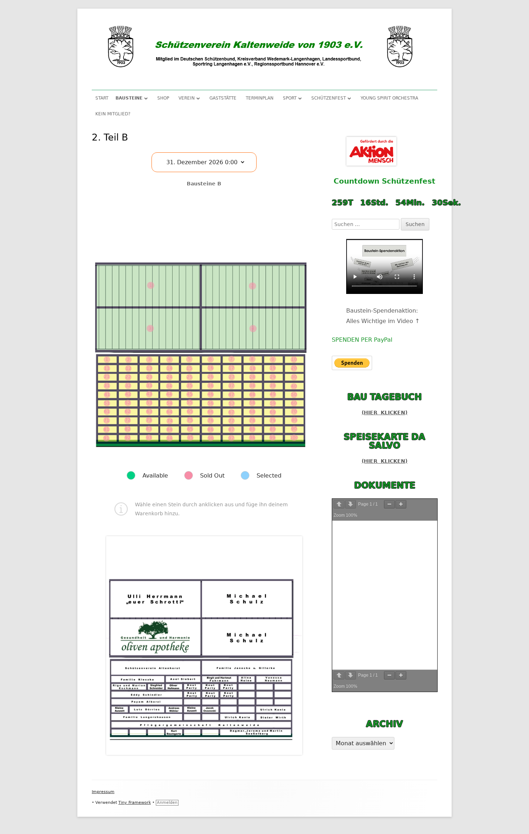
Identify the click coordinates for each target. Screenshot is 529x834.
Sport (290, 98)
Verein (186, 98)
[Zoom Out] (389, 504)
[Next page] (350, 504)
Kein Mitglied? (112, 113)
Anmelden (167, 802)
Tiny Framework (134, 802)
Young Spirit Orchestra (389, 98)
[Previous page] (339, 504)
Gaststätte (222, 98)
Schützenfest (328, 98)
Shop (163, 98)
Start (101, 98)
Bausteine (129, 98)
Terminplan (259, 98)
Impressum (103, 791)
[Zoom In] (400, 504)
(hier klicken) (385, 412)
